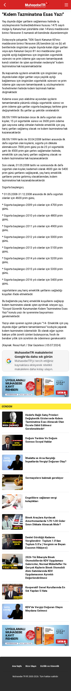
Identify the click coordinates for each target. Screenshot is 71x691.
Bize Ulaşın (31, 666)
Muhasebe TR (19, 676)
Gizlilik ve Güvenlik (49, 666)
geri (4, 4)
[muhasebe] (35, 8)
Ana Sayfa (17, 666)
